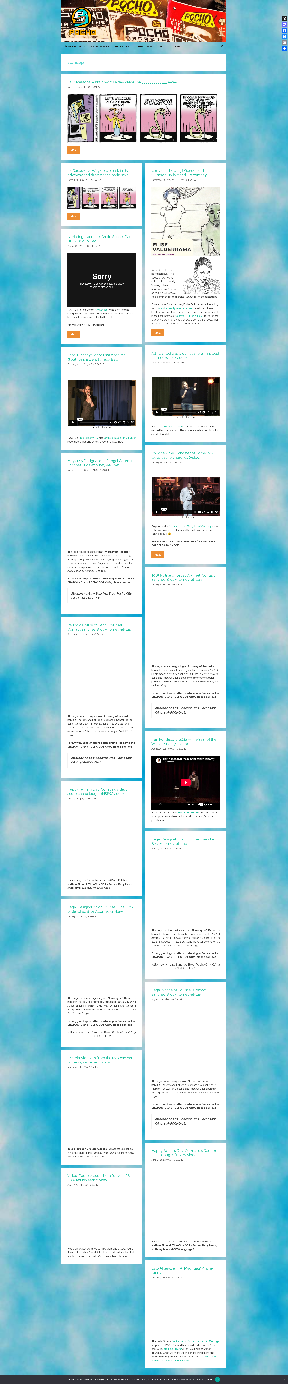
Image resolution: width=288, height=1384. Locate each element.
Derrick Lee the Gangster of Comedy (190, 526)
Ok (217, 1379)
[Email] (284, 43)
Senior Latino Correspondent (188, 1341)
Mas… (75, 151)
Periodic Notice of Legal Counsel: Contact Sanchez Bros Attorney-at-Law (100, 627)
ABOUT (164, 46)
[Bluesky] (284, 37)
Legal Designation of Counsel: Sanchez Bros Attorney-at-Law (184, 841)
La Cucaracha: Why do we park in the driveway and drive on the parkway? (98, 172)
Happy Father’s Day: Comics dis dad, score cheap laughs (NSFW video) (97, 791)
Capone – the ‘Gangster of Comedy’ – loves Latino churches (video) (183, 455)
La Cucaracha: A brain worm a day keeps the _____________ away (122, 82)
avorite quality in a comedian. (175, 308)
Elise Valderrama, (88, 437)
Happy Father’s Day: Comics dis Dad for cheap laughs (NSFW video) (184, 1152)
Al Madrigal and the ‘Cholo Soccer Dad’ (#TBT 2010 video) (100, 239)
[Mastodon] (284, 25)
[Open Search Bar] (222, 46)
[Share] (284, 49)
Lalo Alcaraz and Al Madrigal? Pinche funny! (182, 1270)
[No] (284, 1379)
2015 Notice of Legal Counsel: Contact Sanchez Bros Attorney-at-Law (183, 577)
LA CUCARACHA (100, 46)
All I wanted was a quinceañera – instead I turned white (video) (185, 355)
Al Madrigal (100, 309)
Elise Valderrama (172, 426)
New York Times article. (188, 315)
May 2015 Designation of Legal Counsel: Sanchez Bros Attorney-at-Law (101, 463)
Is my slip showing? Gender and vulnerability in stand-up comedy (179, 172)
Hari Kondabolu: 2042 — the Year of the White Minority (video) (184, 741)
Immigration (146, 46)
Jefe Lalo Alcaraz (172, 1348)
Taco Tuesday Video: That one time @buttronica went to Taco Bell (97, 357)
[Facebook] (284, 31)
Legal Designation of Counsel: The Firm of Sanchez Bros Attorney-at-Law (100, 909)
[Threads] (284, 19)
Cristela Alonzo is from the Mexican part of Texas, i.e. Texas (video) (101, 1060)
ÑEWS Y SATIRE (72, 46)
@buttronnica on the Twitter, (120, 437)
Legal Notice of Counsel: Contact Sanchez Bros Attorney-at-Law (179, 992)
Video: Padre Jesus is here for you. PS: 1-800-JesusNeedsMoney (101, 1177)
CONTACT (179, 46)
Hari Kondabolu (188, 812)
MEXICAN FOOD (123, 46)
